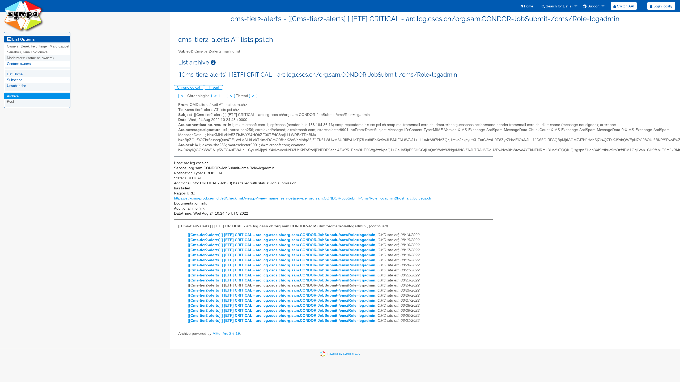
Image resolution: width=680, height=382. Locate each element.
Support (593, 5)
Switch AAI (625, 5)
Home (528, 5)
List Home (15, 74)
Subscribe (14, 80)
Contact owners (19, 64)
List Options (23, 39)
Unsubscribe (16, 86)
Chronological (189, 87)
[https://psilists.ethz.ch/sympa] (24, 16)
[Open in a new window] (213, 62)
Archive (13, 96)
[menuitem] (526, 6)
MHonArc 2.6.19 (226, 334)
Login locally (662, 5)
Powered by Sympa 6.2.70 (344, 353)
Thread (213, 87)
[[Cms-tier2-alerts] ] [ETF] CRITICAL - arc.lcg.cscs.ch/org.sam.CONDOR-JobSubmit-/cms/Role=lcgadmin (281, 235)
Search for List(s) (558, 5)
